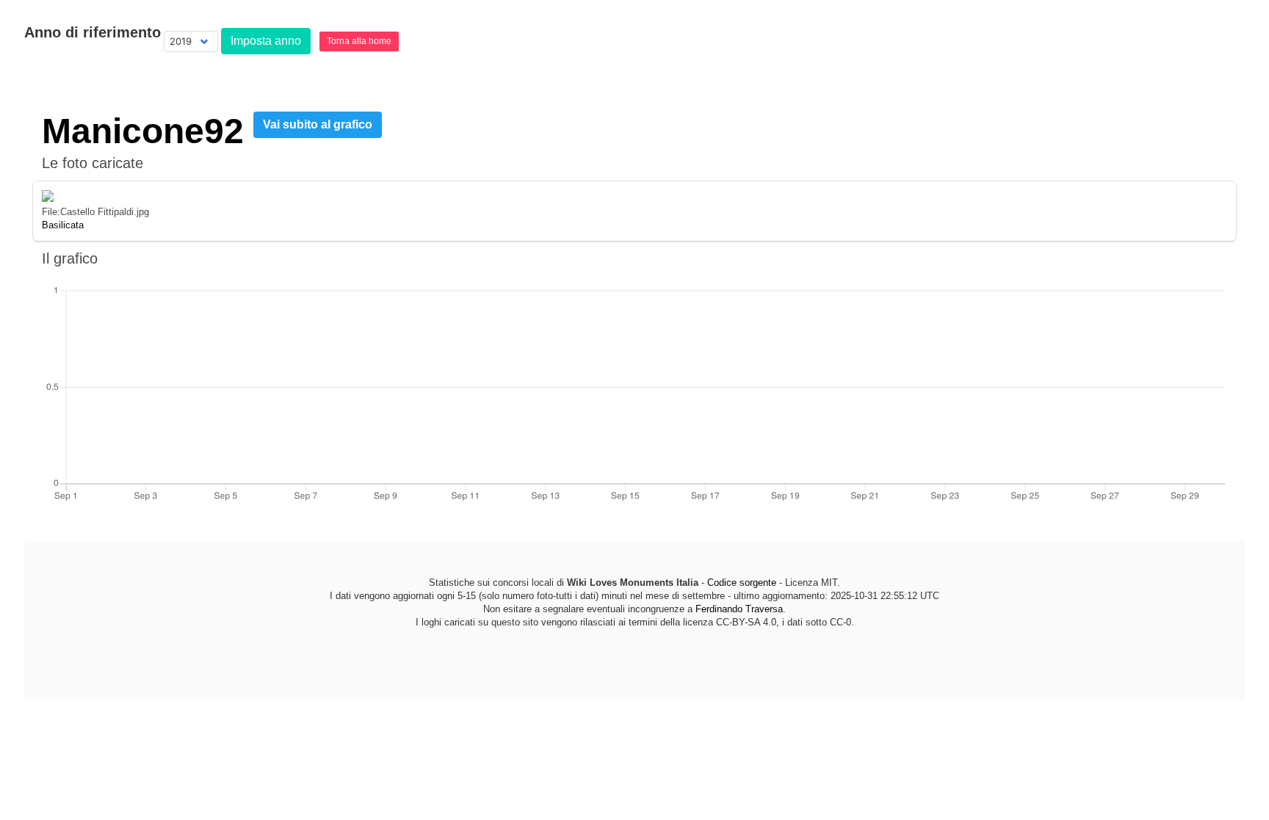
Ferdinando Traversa (739, 608)
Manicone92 (143, 131)
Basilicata (63, 225)
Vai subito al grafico (317, 124)
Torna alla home (359, 41)
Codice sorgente (741, 582)
